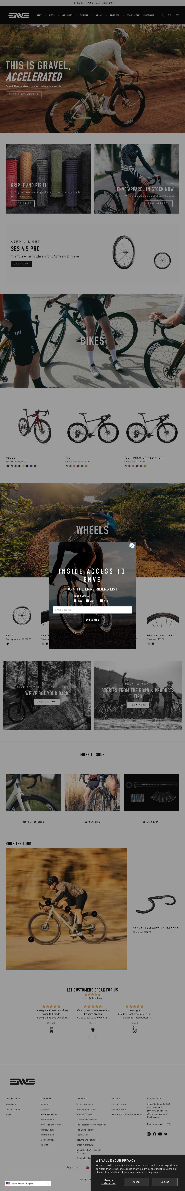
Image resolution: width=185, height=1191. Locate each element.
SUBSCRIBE (92, 619)
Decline (164, 1182)
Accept (136, 1182)
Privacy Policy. (152, 1172)
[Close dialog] (132, 545)
